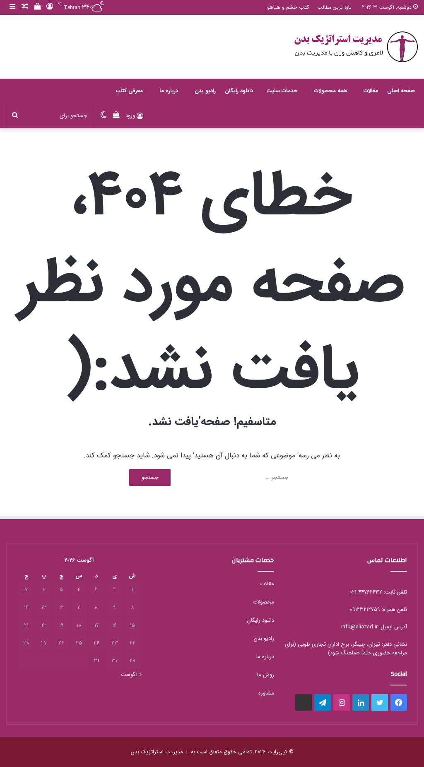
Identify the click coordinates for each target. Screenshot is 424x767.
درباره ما (168, 91)
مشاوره (266, 693)
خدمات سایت (281, 91)
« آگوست (131, 674)
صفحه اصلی (401, 91)
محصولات (263, 602)
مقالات (371, 91)
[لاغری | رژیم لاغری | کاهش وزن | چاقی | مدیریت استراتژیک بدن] (356, 46)
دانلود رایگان (239, 91)
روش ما (265, 675)
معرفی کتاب (129, 91)
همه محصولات (330, 91)
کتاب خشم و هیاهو (288, 7)
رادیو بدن (205, 91)
